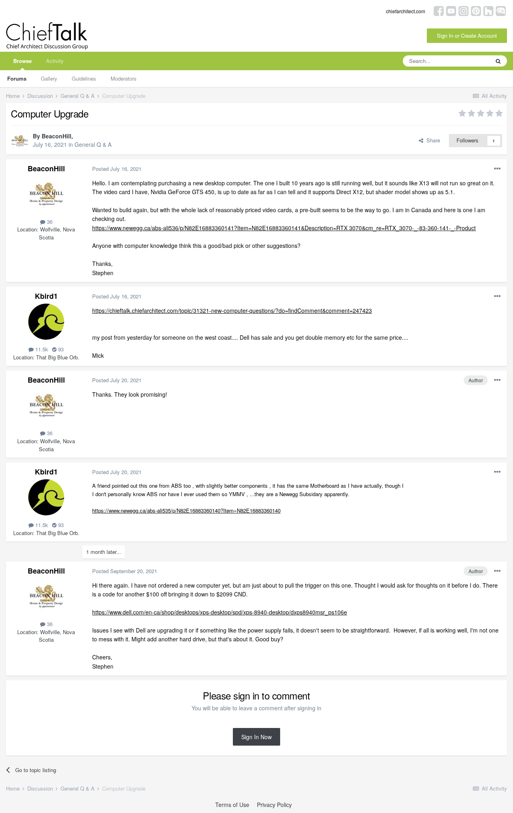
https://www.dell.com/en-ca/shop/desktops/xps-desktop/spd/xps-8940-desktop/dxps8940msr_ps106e (219, 612)
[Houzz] (488, 10)
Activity (55, 61)
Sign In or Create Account (467, 35)
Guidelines (84, 78)
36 (49, 221)
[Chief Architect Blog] (501, 10)
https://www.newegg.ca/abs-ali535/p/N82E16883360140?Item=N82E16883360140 (186, 510)
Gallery (49, 78)
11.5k (41, 349)
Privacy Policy (274, 805)
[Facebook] (439, 10)
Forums (16, 78)
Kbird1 (46, 296)
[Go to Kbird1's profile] (46, 322)
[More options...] (497, 169)
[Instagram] (463, 10)
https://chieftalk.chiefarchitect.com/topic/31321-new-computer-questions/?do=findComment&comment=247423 (232, 310)
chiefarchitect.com (405, 11)
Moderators (124, 78)
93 (60, 349)
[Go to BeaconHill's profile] (19, 141)
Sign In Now (256, 737)
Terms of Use (232, 805)
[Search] (498, 61)
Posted (116, 168)
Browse (22, 61)
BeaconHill (56, 136)
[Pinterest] (476, 10)
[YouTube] (451, 10)
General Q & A (93, 144)
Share (431, 140)
